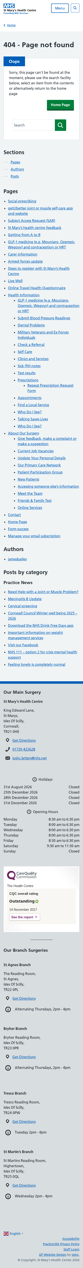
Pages (15, 162)
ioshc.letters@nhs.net (29, 758)
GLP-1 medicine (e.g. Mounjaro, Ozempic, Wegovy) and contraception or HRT (48, 305)
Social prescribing (22, 201)
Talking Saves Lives (33, 419)
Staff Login (71, 1249)
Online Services (30, 507)
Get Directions (24, 740)
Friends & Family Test (35, 500)
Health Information (24, 295)
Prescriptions (28, 380)
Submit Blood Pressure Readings (44, 318)
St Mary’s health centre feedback (34, 227)
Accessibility (70, 1239)
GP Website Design (52, 1255)
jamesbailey (17, 559)
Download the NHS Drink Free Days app (40, 625)
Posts (15, 176)
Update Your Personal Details (42, 458)
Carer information (22, 254)
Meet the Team (30, 493)
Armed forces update (25, 261)
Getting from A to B (24, 235)
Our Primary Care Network (39, 465)
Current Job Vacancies (36, 451)
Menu (60, 8)
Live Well (15, 281)
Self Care (25, 352)
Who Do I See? (30, 412)
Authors (17, 169)
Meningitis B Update (25, 599)
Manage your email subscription (34, 536)
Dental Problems (31, 325)
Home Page (60, 105)
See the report (22, 917)
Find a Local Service (33, 405)
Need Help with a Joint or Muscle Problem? (43, 592)
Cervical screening (22, 606)
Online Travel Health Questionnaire (37, 288)
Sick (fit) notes (29, 366)
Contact (14, 515)
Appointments (29, 398)
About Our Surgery (23, 433)
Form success (18, 529)
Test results (26, 373)
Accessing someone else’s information (48, 486)
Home (11, 25)
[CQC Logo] (22, 879)
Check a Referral (31, 344)
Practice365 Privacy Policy (61, 1244)
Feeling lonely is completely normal (36, 664)
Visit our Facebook (23, 645)
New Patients (28, 479)
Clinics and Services (33, 359)
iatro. (75, 1255)
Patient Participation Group (40, 472)
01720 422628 (23, 749)
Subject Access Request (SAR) (31, 220)
